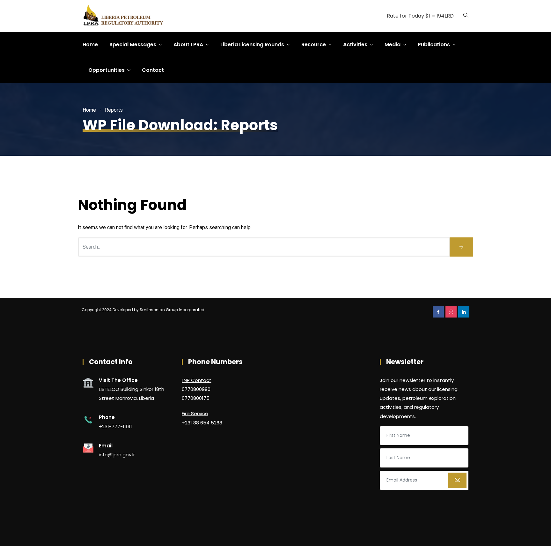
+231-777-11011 (115, 426)
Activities (355, 44)
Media (392, 44)
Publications (434, 44)
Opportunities (106, 70)
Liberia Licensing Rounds (252, 44)
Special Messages (132, 44)
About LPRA (188, 44)
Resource (313, 44)
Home (90, 44)
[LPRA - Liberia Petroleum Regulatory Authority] (125, 16)
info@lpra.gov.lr (117, 454)
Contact (153, 70)
